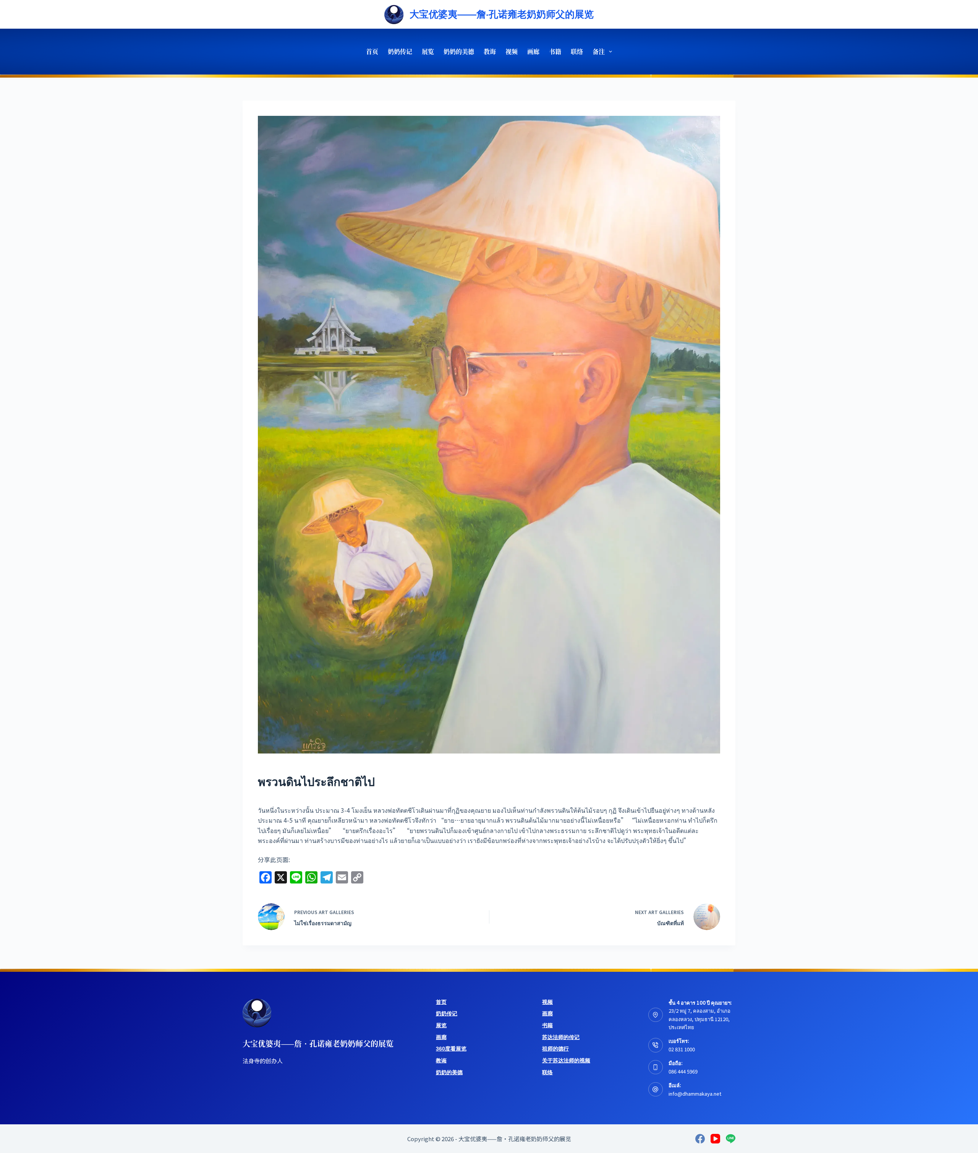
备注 (599, 51)
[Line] (730, 1138)
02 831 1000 (682, 1049)
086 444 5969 (683, 1071)
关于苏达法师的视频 (566, 1060)
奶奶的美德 (459, 51)
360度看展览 (451, 1049)
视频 (511, 51)
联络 (577, 51)
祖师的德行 (555, 1049)
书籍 (555, 51)
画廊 (533, 51)
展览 (428, 51)
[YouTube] (715, 1138)
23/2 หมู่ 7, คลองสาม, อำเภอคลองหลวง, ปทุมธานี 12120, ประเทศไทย (699, 1019)
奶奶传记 (400, 51)
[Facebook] (700, 1138)
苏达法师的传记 (561, 1037)
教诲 (490, 51)
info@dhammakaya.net (695, 1093)
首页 (372, 51)
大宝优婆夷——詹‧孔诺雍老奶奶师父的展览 (502, 14)
